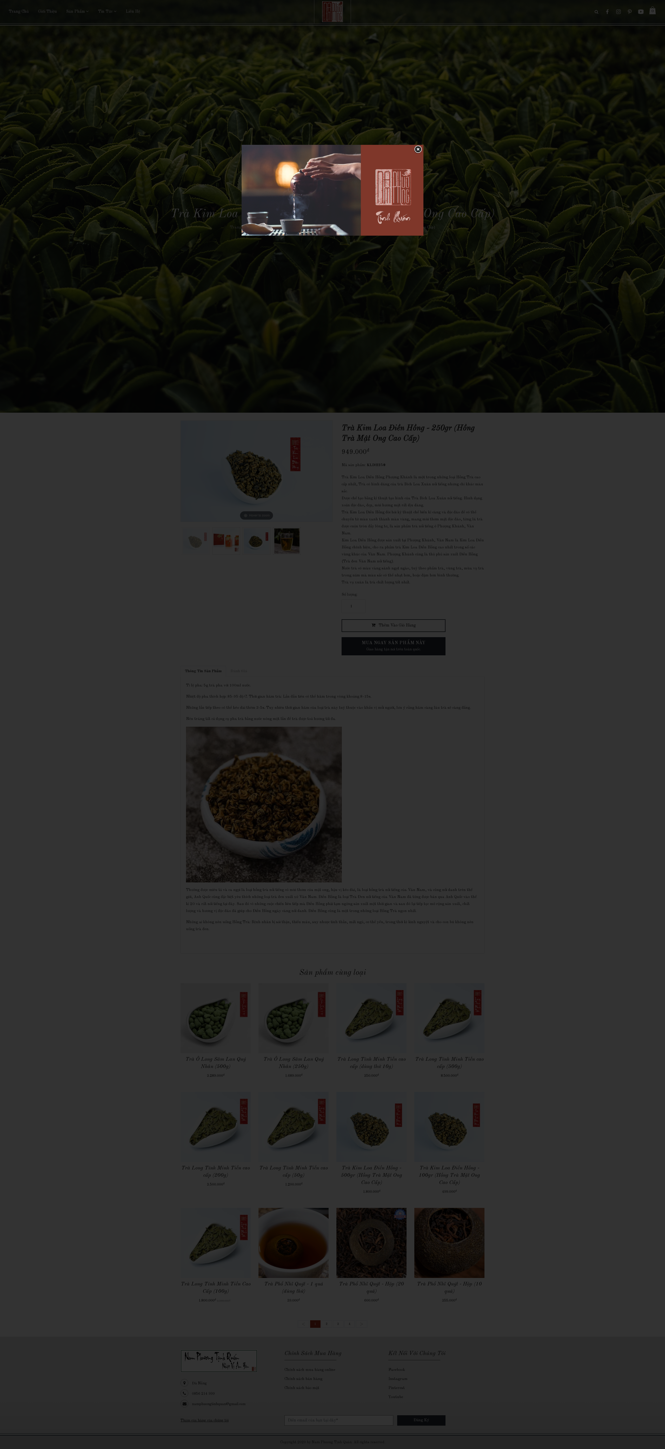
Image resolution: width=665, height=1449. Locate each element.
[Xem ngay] (332, 190)
